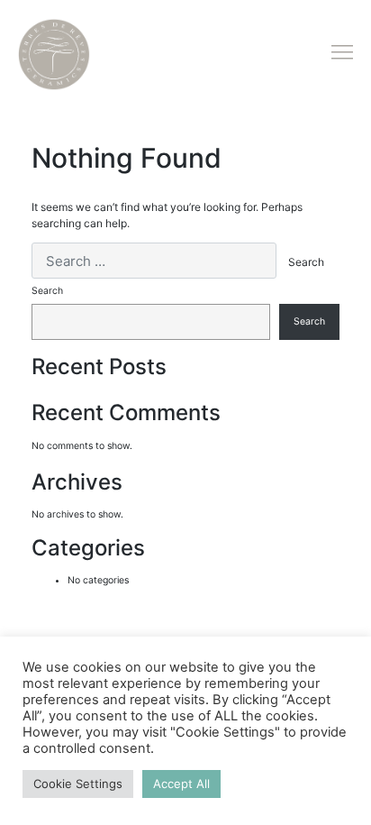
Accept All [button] (181, 783)
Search (47, 291)
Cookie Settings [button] (77, 783)
